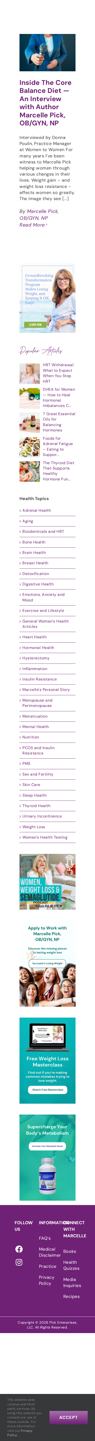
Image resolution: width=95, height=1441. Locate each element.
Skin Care (31, 784)
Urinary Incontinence (42, 816)
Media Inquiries (70, 1282)
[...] (65, 199)
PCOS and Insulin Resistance (38, 750)
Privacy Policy (46, 1280)
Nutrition (30, 737)
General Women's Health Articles (45, 624)
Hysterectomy (35, 658)
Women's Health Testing (44, 837)
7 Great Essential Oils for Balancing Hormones (59, 422)
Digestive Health (38, 584)
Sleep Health (34, 795)
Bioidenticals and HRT (43, 531)
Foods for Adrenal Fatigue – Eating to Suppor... (58, 446)
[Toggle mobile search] (82, 11)
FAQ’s (45, 1238)
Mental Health (35, 726)
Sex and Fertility (38, 774)
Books (69, 1251)
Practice (46, 1266)
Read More (32, 225)
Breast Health (35, 563)
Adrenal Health (36, 510)
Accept (68, 1417)
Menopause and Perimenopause (37, 703)
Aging (27, 521)
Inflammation (34, 668)
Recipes (70, 1296)
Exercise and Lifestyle (43, 610)
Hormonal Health (38, 647)
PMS (26, 763)
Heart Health (34, 637)
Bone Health (34, 542)
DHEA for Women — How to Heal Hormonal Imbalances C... (59, 397)
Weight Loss (33, 826)
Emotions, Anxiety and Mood (43, 597)
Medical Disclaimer (46, 1252)
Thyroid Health (36, 805)
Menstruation (35, 716)
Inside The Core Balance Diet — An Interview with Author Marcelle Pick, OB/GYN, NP (45, 103)
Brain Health (34, 552)
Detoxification (35, 573)
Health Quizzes (70, 1265)
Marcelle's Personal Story (46, 689)
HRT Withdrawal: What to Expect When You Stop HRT (58, 373)
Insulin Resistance (39, 679)
